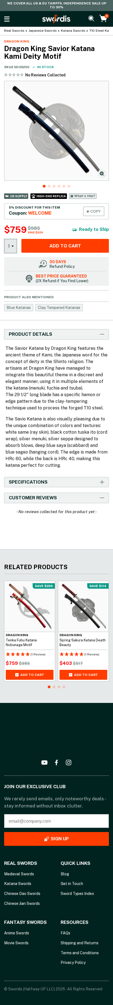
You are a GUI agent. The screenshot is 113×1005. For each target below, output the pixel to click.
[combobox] (10, 246)
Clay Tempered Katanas (59, 307)
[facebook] (56, 762)
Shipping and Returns (79, 943)
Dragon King (16, 41)
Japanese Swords (43, 31)
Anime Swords (16, 933)
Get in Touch (72, 883)
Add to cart (65, 246)
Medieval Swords (19, 874)
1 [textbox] (9, 246)
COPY (95, 211)
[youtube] (44, 762)
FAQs (65, 933)
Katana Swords (73, 31)
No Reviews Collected (45, 75)
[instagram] (68, 762)
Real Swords (14, 31)
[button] (44, 186)
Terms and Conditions (80, 953)
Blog (65, 874)
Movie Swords (16, 943)
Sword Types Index (77, 893)
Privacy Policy (73, 962)
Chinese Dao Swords (22, 893)
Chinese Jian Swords (22, 903)
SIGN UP (60, 838)
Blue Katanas (19, 307)
